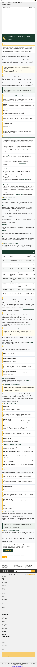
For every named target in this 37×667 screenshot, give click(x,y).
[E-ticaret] (18, 666)
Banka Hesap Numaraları (5, 627)
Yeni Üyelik (3, 607)
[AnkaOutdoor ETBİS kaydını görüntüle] (30, 574)
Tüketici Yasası (4, 635)
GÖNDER (33, 571)
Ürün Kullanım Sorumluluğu (5, 646)
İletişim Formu (4, 639)
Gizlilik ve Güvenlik (4, 624)
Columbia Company (4, 599)
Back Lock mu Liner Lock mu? (28, 309)
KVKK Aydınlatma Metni (5, 615)
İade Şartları (3, 621)
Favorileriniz (3, 611)
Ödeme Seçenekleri (4, 628)
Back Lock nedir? (22, 163)
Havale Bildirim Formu (5, 625)
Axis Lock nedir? (24, 149)
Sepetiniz (3, 613)
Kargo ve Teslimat (4, 618)
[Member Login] (34, 0)
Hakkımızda (3, 642)
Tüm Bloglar (4, 557)
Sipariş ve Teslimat (4, 631)
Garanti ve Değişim (4, 645)
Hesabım (3, 610)
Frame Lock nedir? (19, 194)
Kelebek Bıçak (4, 585)
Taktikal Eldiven (4, 589)
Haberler (3, 649)
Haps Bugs (3, 593)
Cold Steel (3, 600)
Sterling (3, 596)
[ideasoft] (13, 666)
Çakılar (3, 578)
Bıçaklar (3, 579)
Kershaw (3, 603)
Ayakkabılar (3, 588)
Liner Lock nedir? (25, 179)
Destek (3, 638)
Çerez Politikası (4, 634)
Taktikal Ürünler (4, 581)
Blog (2, 648)
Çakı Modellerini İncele (8, 550)
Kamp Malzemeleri (4, 582)
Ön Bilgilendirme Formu (5, 617)
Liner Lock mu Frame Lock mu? (25, 324)
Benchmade (3, 602)
